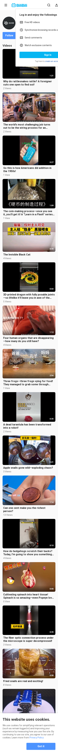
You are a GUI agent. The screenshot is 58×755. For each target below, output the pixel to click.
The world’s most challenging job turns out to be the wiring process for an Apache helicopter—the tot (26, 126)
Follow (9, 35)
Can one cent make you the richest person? (24, 509)
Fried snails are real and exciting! (23, 681)
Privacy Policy (36, 737)
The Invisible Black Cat (16, 254)
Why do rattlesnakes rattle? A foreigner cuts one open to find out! (27, 83)
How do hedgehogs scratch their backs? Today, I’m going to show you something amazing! (27, 553)
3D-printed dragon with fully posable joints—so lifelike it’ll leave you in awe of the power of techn (29, 296)
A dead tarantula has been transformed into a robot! (27, 426)
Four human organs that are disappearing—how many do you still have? (28, 339)
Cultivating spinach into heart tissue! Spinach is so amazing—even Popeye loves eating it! (29, 596)
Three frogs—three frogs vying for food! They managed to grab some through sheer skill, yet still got (28, 383)
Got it (41, 746)
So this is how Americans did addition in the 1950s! (27, 169)
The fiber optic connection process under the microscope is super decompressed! (28, 639)
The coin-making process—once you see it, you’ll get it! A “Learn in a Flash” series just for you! (28, 213)
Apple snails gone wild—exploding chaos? (28, 467)
